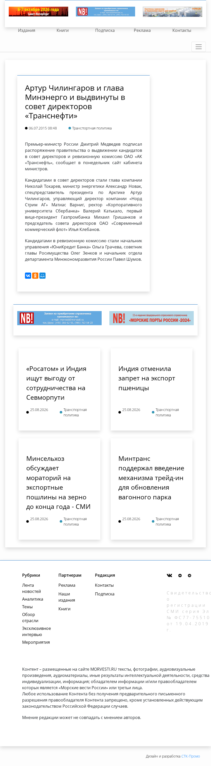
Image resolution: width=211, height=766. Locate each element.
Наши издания (66, 597)
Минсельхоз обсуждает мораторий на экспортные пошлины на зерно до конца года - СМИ (58, 482)
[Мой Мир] (42, 276)
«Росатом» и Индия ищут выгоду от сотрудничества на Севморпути (56, 383)
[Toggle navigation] (198, 47)
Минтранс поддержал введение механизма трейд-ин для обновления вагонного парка (151, 477)
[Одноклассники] (35, 276)
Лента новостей (31, 588)
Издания (26, 30)
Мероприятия (34, 642)
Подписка (105, 30)
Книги (63, 30)
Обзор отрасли (30, 617)
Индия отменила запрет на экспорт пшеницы (146, 378)
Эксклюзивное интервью (34, 631)
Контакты (181, 30)
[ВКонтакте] (28, 276)
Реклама (142, 30)
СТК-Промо (190, 756)
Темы (27, 607)
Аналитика (32, 599)
